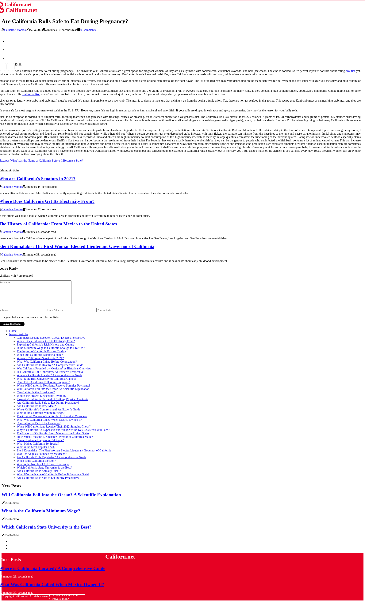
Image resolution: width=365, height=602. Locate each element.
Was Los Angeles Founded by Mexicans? (42, 453)
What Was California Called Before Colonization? (47, 361)
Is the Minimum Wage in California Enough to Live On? (51, 348)
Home (13, 330)
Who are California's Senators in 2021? (40, 358)
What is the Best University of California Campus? (47, 378)
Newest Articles (18, 334)
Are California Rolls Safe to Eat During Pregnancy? (48, 402)
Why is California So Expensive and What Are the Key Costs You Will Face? (63, 430)
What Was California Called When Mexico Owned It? (49, 419)
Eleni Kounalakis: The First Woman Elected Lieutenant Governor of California (64, 450)
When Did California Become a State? (40, 354)
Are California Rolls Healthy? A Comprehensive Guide (50, 365)
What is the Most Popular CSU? (36, 447)
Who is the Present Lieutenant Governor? (41, 395)
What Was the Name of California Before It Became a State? (53, 474)
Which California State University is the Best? (44, 467)
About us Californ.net (65, 595)
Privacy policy (61, 598)
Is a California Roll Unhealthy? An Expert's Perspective (50, 371)
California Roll (31, 94)
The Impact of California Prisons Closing (41, 351)
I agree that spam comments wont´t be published (31, 317)
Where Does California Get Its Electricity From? (46, 341)
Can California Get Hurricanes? (36, 392)
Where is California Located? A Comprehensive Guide (49, 375)
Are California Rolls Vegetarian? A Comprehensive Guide (51, 457)
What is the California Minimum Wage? (40, 412)
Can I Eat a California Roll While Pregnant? (43, 382)
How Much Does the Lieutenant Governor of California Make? (55, 436)
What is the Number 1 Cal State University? (43, 464)
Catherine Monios (15, 30)
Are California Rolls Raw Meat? (36, 406)
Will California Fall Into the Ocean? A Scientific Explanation (53, 389)
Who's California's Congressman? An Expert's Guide (48, 409)
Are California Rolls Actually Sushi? (39, 471)
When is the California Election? (36, 460)
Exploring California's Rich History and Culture (45, 344)
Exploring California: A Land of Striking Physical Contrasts (52, 399)
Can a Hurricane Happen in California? (40, 440)
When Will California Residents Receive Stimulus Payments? (53, 385)
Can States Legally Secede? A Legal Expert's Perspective (51, 337)
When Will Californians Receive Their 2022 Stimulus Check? (54, 426)
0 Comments (88, 30)
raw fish (350, 71)
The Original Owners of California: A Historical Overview (52, 416)
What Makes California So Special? (38, 443)
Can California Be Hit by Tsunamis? (38, 423)
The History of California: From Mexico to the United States (53, 433)
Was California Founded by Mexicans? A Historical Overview (54, 368)
